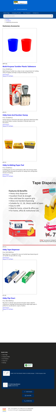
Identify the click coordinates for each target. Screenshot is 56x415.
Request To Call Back (8, 76)
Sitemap (4, 362)
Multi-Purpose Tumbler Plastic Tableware (19, 66)
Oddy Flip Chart (9, 298)
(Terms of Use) (30, 408)
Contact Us (36, 13)
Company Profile (16, 13)
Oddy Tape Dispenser (11, 249)
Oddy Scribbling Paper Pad (13, 165)
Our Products (26, 13)
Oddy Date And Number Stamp (15, 115)
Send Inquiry (6, 74)
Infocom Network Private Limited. (25, 410)
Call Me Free (29, 401)
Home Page (6, 13)
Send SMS (29, 395)
